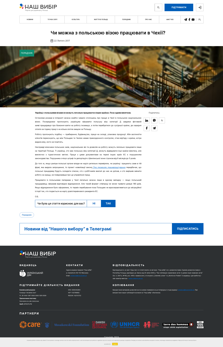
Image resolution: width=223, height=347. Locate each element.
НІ (94, 203)
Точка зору (52, 19)
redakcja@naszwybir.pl (78, 276)
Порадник (126, 19)
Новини (30, 19)
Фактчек (170, 19)
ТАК (108, 203)
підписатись (188, 228)
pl (200, 19)
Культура (76, 19)
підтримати (179, 7)
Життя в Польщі (101, 19)
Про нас (148, 19)
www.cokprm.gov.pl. (136, 278)
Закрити (115, 344)
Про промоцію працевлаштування (109, 167)
